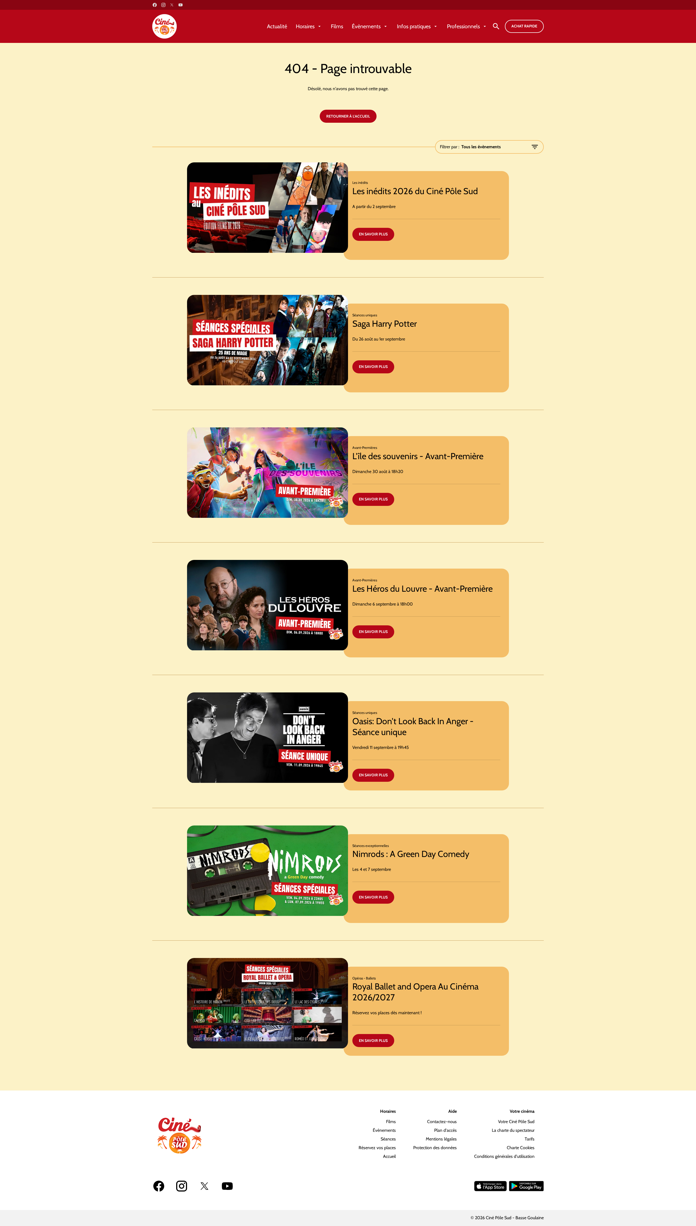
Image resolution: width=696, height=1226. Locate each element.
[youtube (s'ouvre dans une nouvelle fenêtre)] (180, 4)
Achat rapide (524, 26)
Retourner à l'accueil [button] (348, 116)
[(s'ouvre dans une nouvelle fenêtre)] (490, 1186)
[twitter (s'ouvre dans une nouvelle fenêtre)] (171, 4)
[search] (496, 26)
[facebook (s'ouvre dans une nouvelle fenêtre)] (154, 4)
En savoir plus (373, 234)
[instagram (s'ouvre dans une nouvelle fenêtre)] (163, 4)
